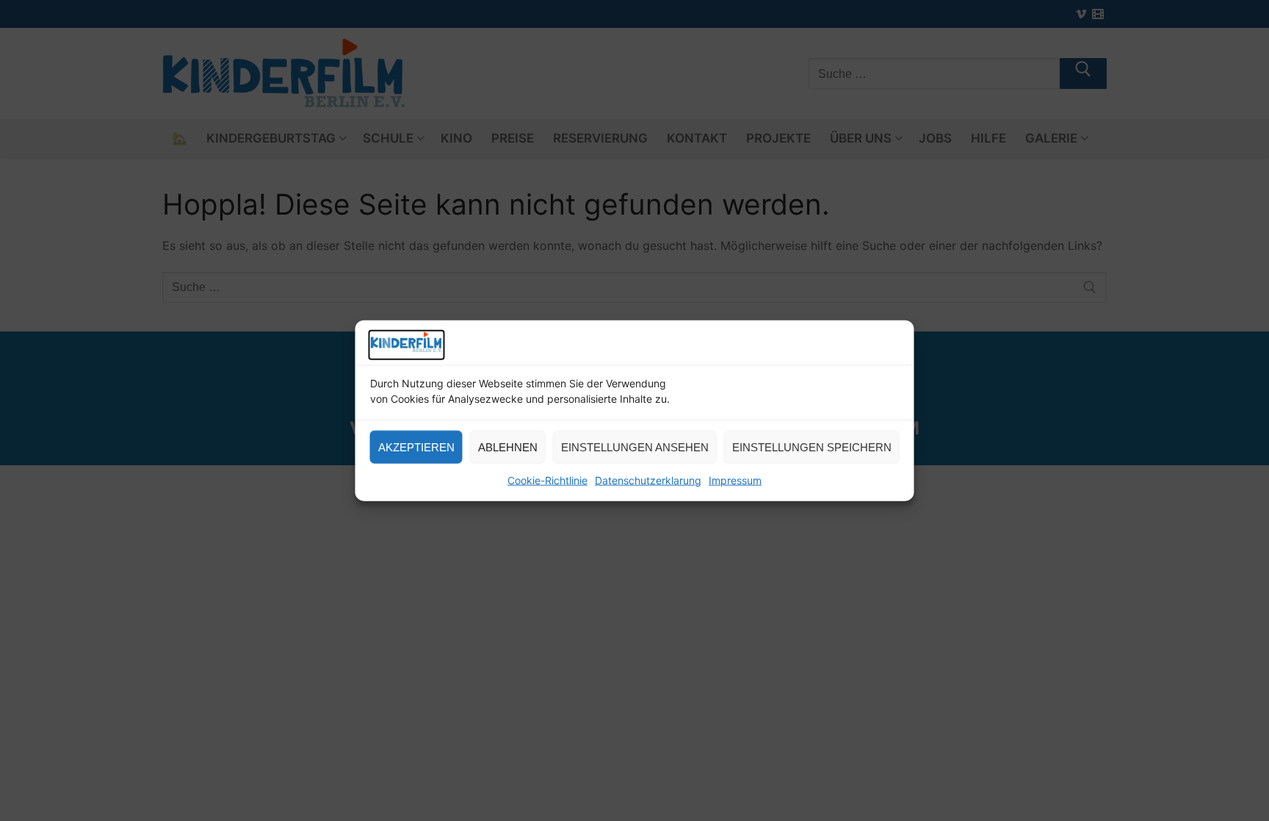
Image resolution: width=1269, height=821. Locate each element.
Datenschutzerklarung (648, 480)
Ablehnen (508, 447)
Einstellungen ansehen (635, 447)
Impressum (735, 480)
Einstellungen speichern (812, 447)
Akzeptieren (416, 447)
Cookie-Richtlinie (547, 480)
